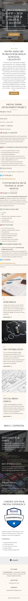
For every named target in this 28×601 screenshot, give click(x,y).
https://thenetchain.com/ (8, 179)
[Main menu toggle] (24, 3)
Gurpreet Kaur (8, 3)
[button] (3, 518)
